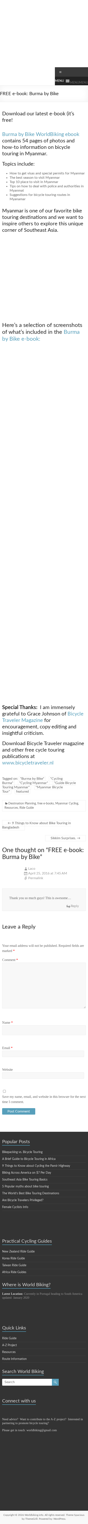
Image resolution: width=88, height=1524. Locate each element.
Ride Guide (26, 807)
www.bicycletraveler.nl (28, 763)
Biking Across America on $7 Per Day (26, 1172)
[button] (79, 82)
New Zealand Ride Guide (18, 1251)
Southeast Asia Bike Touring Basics (24, 1179)
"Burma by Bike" (32, 778)
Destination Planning (22, 803)
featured (22, 791)
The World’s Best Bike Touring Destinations (30, 1193)
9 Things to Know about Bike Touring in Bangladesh (36, 825)
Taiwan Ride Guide (14, 1265)
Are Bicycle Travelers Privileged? (22, 1200)
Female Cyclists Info (15, 1207)
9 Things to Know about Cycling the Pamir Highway (36, 1165)
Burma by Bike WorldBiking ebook (40, 134)
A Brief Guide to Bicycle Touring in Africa (29, 1159)
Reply (75, 906)
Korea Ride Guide (13, 1258)
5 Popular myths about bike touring (25, 1186)
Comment (10, 960)
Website (7, 1069)
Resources (11, 807)
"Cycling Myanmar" (33, 783)
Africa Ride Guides (14, 1272)
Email (7, 1048)
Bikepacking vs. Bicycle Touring (22, 1152)
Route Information (14, 1359)
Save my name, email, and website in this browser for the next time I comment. (44, 1099)
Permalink (35, 878)
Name (7, 1022)
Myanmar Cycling (66, 803)
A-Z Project (9, 1345)
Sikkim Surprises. (65, 838)
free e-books (45, 803)
